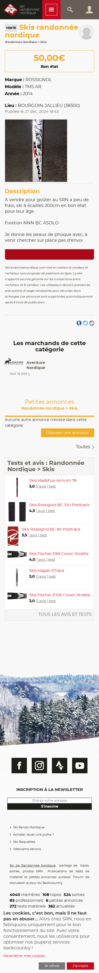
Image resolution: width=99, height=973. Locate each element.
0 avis (41, 486)
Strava (59, 765)
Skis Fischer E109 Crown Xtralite (59, 595)
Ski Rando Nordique (28, 827)
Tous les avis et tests (65, 614)
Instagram (39, 765)
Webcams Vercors (27, 849)
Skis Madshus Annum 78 (52, 481)
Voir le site (18, 374)
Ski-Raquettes (24, 842)
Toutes (83, 447)
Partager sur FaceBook (79, 323)
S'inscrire (49, 806)
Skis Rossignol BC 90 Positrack (51, 529)
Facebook (19, 765)
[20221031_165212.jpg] (36, 150)
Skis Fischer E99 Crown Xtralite (59, 554)
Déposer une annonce (67, 433)
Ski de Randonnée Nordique (33, 865)
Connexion (89, 9)
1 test (51, 486)
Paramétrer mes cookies (24, 956)
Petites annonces (49, 404)
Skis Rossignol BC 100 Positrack (59, 505)
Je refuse (51, 966)
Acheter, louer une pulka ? (33, 834)
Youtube (79, 765)
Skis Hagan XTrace (46, 571)
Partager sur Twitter (85, 323)
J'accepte (80, 966)
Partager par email (91, 323)
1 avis (40, 511)
